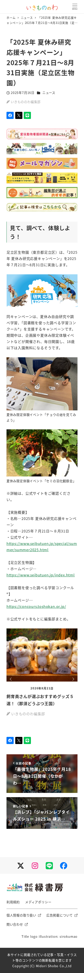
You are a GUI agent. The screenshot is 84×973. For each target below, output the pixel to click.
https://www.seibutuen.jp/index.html (40, 575)
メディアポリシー (38, 902)
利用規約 (13, 902)
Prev (11, 679)
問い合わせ (14, 924)
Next (73, 679)
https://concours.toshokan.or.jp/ (36, 606)
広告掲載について (59, 915)
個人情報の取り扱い (21, 915)
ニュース (48, 92)
